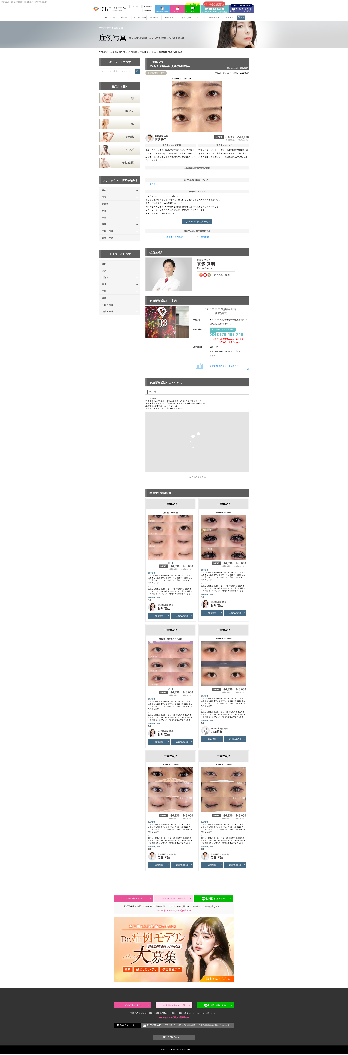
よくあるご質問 (184, 17)
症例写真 (169, 17)
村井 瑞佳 (164, 608)
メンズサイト (135, 6)
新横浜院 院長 (161, 136)
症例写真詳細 (182, 616)
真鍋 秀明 (161, 139)
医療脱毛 (148, 11)
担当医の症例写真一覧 (197, 221)
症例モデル (214, 17)
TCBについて (199, 17)
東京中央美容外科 (219, 728)
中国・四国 (107, 231)
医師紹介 (154, 17)
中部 (104, 217)
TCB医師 (217, 731)
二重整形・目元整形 (173, 237)
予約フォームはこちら (224, 366)
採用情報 (230, 17)
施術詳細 (159, 616)
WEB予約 (177, 11)
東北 (104, 211)
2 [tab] (172, 563)
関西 (104, 224)
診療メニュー (109, 17)
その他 (129, 136)
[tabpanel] (170, 536)
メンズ (129, 149)
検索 (242, 17)
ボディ (129, 110)
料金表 (124, 17)
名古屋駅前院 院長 (167, 854)
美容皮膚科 (148, 6)
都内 (104, 190)
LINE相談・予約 (192, 8)
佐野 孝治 (164, 857)
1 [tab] (169, 563)
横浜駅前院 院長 (166, 605)
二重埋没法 (152, 184)
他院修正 (128, 162)
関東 (104, 197)
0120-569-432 (154, 1025)
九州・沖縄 (107, 238)
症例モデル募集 (162, 11)
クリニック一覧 (139, 17)
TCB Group (174, 1037)
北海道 (105, 204)
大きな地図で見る (195, 477)
